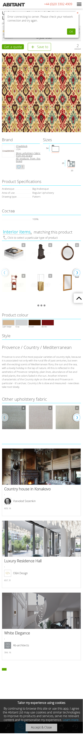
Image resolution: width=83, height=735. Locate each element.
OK (71, 31)
